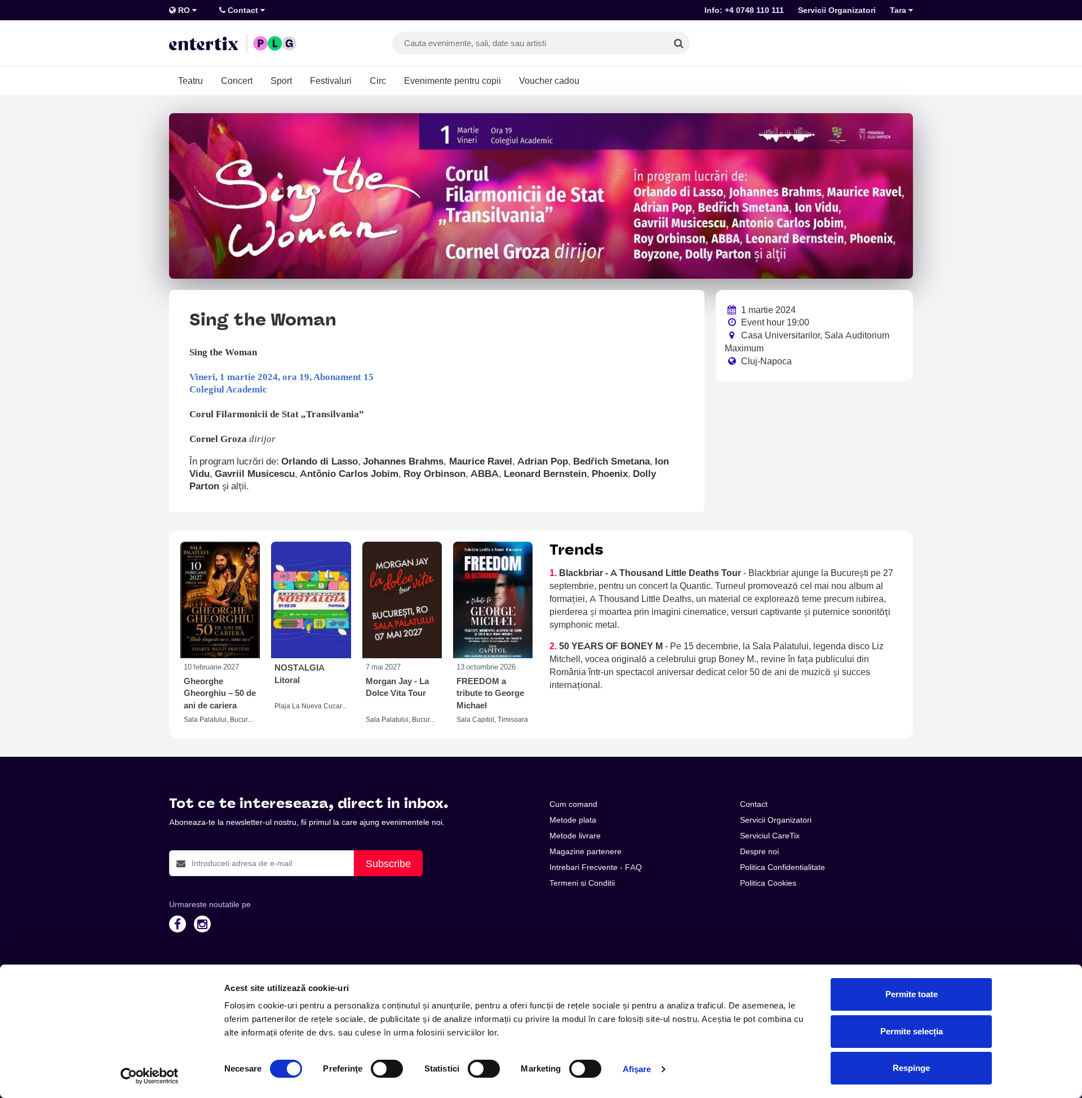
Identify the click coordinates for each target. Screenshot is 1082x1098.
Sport (281, 80)
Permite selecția (911, 1031)
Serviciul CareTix (770, 836)
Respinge (911, 1068)
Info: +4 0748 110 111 (744, 10)
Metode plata (572, 820)
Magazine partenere (585, 851)
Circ (378, 80)
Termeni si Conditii (582, 883)
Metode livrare (575, 836)
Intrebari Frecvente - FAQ (595, 867)
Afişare (637, 1069)
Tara (899, 10)
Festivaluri (331, 80)
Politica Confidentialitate (782, 867)
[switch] (387, 1069)
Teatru (190, 80)
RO (184, 10)
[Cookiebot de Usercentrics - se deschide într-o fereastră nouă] (149, 1076)
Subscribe (388, 863)
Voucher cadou (549, 80)
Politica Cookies (768, 883)
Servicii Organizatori (837, 10)
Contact (242, 10)
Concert (236, 80)
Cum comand (573, 804)
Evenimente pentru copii (452, 80)
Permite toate (911, 994)
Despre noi (759, 851)
